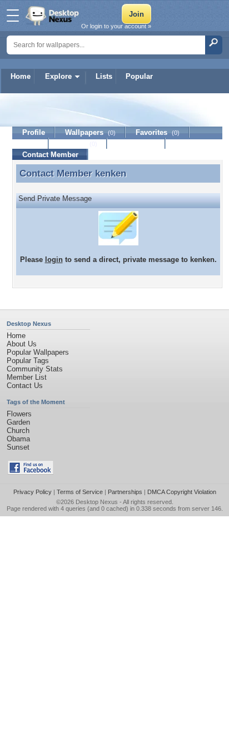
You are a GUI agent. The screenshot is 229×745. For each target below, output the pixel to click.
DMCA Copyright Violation (181, 492)
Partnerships (125, 492)
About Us (22, 344)
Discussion (136, 143)
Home (21, 76)
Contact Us (25, 385)
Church (18, 430)
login (54, 259)
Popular (139, 76)
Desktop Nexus (97, 502)
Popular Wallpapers (38, 352)
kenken (110, 173)
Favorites (158, 132)
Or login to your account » (116, 26)
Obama (18, 439)
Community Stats (35, 369)
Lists (104, 76)
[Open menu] (12, 15)
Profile (33, 132)
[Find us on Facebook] (30, 472)
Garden (18, 422)
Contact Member (50, 154)
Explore (58, 76)
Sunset (18, 447)
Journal (78, 143)
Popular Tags (28, 360)
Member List (27, 377)
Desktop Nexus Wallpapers (53, 15)
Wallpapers (90, 132)
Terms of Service (80, 492)
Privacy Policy (32, 492)
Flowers (19, 414)
